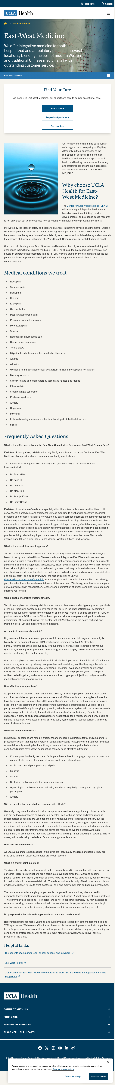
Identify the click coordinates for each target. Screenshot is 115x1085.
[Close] (108, 1061)
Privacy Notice (27, 1058)
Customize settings (73, 1076)
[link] (40, 1048)
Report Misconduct (66, 1058)
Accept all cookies (98, 1076)
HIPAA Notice (11, 1058)
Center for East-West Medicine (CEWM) (88, 205)
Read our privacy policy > (63, 1069)
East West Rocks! (14, 962)
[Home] (5, 23)
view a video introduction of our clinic (24, 579)
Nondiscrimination (45, 1058)
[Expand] (109, 1009)
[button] (87, 3)
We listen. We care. (101, 1058)
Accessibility (84, 1058)
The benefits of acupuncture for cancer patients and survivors (37, 952)
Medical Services (21, 23)
